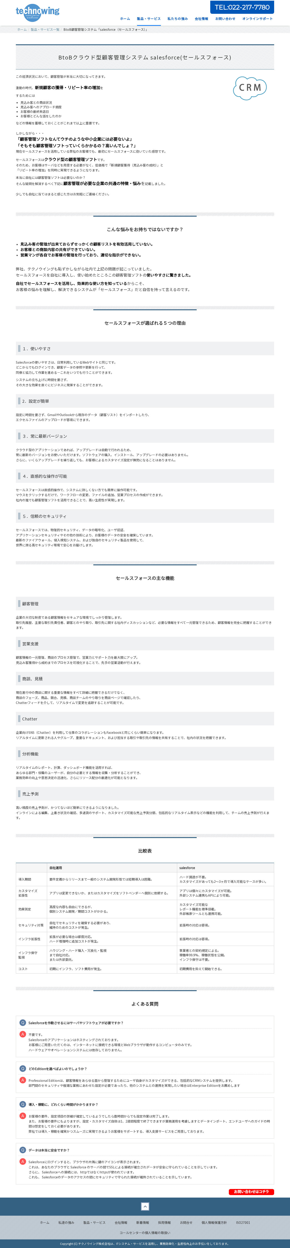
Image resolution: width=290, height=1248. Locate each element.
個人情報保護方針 (214, 1222)
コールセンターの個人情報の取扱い (145, 1232)
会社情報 (121, 1222)
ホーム (125, 18)
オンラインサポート (257, 18)
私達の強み (66, 1222)
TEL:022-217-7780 (242, 7)
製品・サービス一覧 (45, 29)
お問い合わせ (225, 18)
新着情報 (142, 1222)
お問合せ (186, 1222)
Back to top (145, 1207)
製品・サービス (149, 18)
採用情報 (164, 1222)
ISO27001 (243, 1222)
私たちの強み (178, 18)
